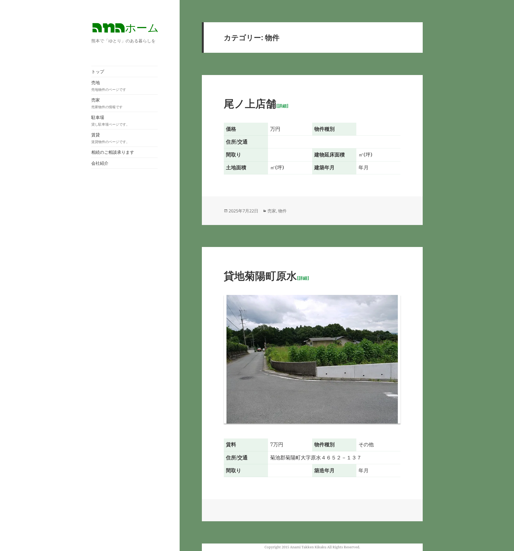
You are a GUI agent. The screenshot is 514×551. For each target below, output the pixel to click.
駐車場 (110, 120)
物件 (282, 211)
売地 (108, 86)
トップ (97, 71)
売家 (107, 103)
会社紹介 (99, 163)
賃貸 (110, 138)
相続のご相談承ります (112, 152)
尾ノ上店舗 (250, 103)
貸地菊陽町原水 (260, 275)
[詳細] (282, 106)
